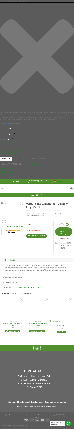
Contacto (12, 402)
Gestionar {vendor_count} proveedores (13, 150)
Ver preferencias (37, 159)
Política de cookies (6, 169)
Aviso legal (5, 415)
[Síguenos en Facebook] (33, 348)
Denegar (20, 159)
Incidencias (23, 402)
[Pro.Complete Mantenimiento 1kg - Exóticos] (37, 308)
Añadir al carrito (36, 236)
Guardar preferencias (13, 164)
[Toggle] (3, 260)
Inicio (28, 213)
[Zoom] (4, 221)
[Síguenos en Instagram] (37, 348)
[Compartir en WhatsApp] (60, 224)
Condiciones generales (55, 402)
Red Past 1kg (61, 326)
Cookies (46, 415)
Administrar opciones (7, 143)
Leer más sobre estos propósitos (11, 153)
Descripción (10, 260)
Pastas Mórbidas (53, 213)
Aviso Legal (4, 175)
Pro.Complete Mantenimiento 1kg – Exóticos (37, 324)
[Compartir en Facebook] (63, 224)
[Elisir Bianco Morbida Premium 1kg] (12, 308)
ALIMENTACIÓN (38, 213)
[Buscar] (2, 188)
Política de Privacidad (7, 172)
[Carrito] (71, 188)
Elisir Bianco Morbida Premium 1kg (12, 324)
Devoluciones (37, 402)
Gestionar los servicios (8, 147)
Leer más (61, 331)
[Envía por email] (67, 224)
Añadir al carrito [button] (12, 331)
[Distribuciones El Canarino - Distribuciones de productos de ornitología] (37, 188)
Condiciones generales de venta (34, 415)
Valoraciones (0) (11, 282)
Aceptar (6, 159)
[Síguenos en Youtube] (40, 348)
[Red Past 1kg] (61, 308)
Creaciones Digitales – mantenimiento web (45, 406)
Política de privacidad (15, 415)
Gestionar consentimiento (14, 425)
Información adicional (13, 277)
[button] (37, 57)
